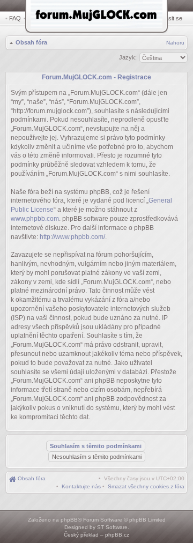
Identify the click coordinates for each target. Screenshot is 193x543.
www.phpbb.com (35, 218)
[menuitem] (146, 486)
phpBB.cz (117, 535)
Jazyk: (128, 57)
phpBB (69, 520)
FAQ (15, 18)
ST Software (112, 527)
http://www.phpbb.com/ (72, 237)
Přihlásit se (168, 18)
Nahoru (175, 43)
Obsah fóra (31, 42)
